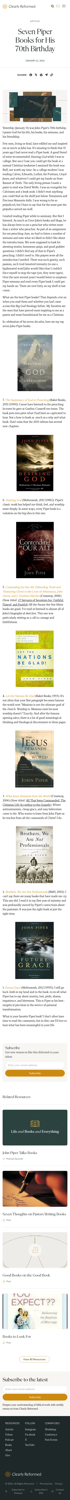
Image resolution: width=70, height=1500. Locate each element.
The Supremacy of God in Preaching (27, 400)
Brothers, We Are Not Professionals (26, 892)
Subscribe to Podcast (18, 1491)
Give (7, 1455)
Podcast (9, 1440)
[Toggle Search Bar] (52, 6)
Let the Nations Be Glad (20, 696)
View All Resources (34, 1359)
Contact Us (60, 1491)
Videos (9, 1435)
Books (8, 1445)
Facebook (30, 1435)
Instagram (30, 1429)
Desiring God (14, 500)
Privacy (58, 1483)
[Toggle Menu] (64, 6)
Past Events (51, 1440)
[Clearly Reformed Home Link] (35, 1474)
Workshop (50, 1429)
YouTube (30, 1445)
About (8, 1450)
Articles (9, 1429)
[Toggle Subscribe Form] (58, 6)
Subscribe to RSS (41, 1491)
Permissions (46, 1483)
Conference (51, 1435)
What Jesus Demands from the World (27, 796)
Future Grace (13, 987)
